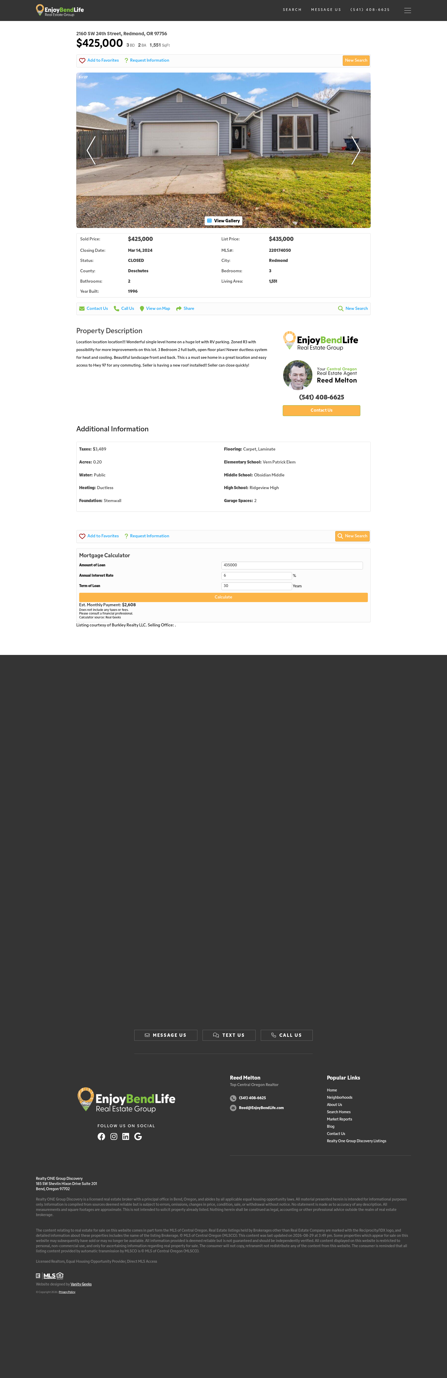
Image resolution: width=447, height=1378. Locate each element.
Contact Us (97, 309)
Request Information (149, 61)
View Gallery (227, 221)
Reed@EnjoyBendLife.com (261, 1108)
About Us (334, 1105)
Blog (330, 1127)
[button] (91, 150)
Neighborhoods (339, 1098)
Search (292, 10)
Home (332, 1091)
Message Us (326, 10)
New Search (356, 61)
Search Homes (339, 1112)
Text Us (233, 1035)
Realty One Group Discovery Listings (356, 1141)
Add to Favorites (103, 61)
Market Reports (339, 1120)
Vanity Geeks (81, 1285)
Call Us (127, 309)
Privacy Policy (67, 1292)
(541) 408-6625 (370, 10)
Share (189, 309)
